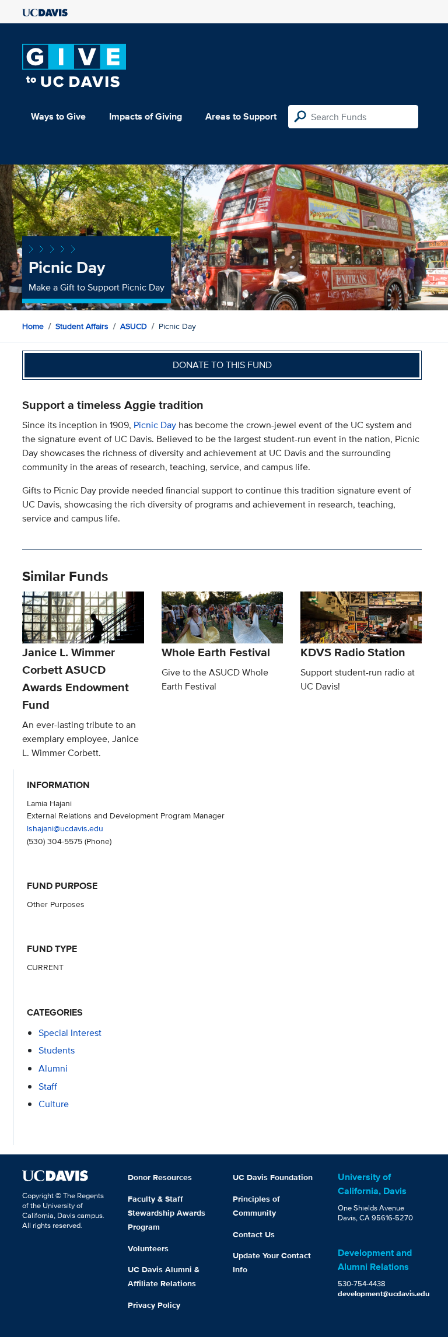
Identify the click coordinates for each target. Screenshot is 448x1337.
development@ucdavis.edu (384, 1293)
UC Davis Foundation (273, 1177)
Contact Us (254, 1234)
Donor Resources (160, 1177)
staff (47, 1086)
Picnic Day (155, 425)
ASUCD (133, 326)
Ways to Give (58, 116)
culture (53, 1104)
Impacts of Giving (145, 116)
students (56, 1050)
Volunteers (148, 1248)
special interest (70, 1033)
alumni (53, 1068)
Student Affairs (81, 326)
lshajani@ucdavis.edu (65, 828)
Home (33, 326)
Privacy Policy (154, 1305)
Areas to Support (240, 116)
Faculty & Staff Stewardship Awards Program (166, 1213)
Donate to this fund (222, 365)
